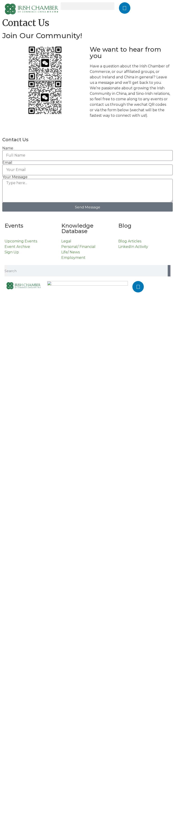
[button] (87, 6)
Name (7, 148)
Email (7, 163)
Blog (124, 225)
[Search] (169, 270)
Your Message (15, 177)
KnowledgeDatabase (77, 228)
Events (14, 225)
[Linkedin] (124, 8)
